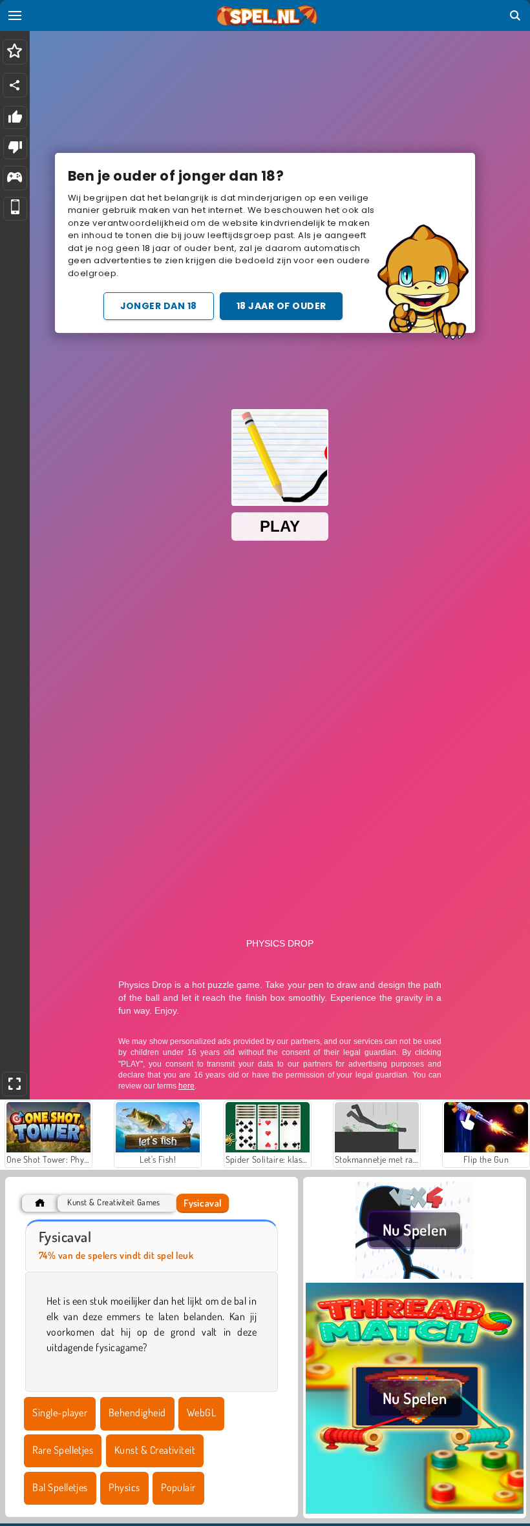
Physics (124, 1487)
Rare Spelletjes (62, 1449)
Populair (178, 1487)
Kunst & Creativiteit (155, 1449)
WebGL (201, 1412)
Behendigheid (137, 1412)
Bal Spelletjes (60, 1487)
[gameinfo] (14, 178)
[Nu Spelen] (415, 1275)
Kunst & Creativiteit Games (113, 1202)
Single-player (59, 1412)
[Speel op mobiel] (15, 209)
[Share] (15, 85)
